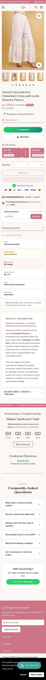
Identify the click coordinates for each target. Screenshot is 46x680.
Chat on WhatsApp (24, 582)
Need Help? (24, 130)
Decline (23, 675)
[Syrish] (23, 7)
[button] (41, 7)
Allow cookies (36, 675)
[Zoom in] (39, 65)
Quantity (6, 165)
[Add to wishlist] (39, 16)
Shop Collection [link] (23, 444)
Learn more (7, 668)
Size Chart (24, 137)
